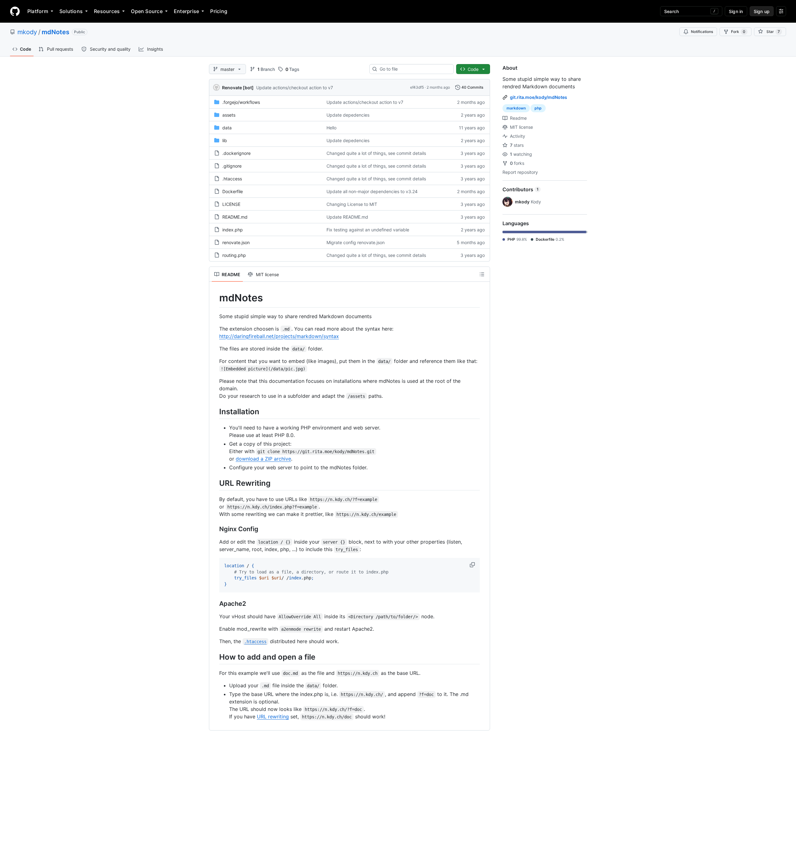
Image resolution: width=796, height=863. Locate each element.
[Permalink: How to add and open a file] (215, 656)
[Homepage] (15, 11)
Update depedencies (347, 115)
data (227, 127)
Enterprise (186, 11)
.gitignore (232, 166)
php (538, 108)
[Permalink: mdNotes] (215, 298)
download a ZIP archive (263, 459)
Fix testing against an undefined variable (367, 229)
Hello (331, 127)
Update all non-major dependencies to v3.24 (372, 191)
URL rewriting (273, 716)
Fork (738, 31)
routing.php (234, 255)
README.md (235, 217)
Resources (107, 11)
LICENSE (231, 204)
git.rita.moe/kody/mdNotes (538, 97)
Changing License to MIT (351, 204)
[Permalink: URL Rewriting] (215, 483)
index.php (232, 229)
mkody (27, 32)
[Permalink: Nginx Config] (215, 529)
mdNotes (55, 32)
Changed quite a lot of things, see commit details (376, 153)
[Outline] (482, 274)
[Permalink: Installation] (215, 411)
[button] (473, 564)
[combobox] (414, 69)
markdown (516, 108)
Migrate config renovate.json (355, 242)
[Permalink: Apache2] (215, 603)
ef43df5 (417, 87)
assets (228, 115)
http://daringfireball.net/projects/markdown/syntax (279, 336)
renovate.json (236, 242)
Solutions (71, 11)
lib (224, 140)
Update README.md (347, 217)
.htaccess (232, 178)
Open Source (147, 11)
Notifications (702, 31)
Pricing (218, 11)
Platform (37, 11)
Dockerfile (232, 191)
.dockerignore (236, 153)
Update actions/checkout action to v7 (294, 87)
